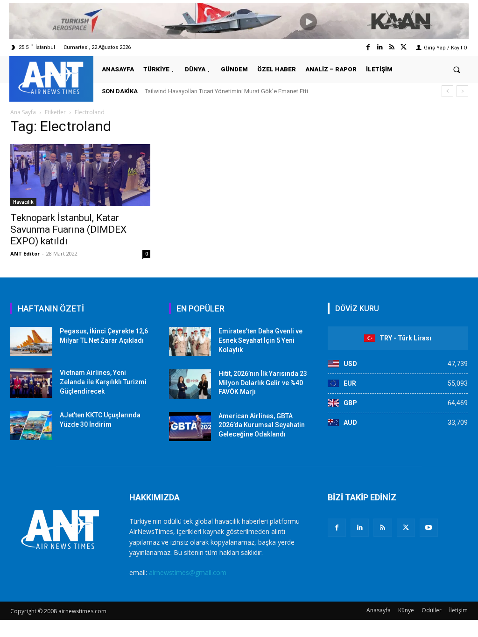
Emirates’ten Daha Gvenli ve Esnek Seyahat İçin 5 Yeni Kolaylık (260, 340)
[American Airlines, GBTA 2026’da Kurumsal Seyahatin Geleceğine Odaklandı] (190, 426)
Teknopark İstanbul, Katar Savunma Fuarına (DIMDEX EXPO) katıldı (68, 229)
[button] (457, 69)
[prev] (447, 91)
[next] (462, 91)
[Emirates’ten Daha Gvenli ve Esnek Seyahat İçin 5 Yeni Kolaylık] (190, 341)
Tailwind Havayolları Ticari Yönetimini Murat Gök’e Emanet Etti (226, 91)
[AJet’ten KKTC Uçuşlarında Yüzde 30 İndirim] (31, 425)
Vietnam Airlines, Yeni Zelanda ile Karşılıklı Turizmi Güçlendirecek (103, 382)
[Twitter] (403, 47)
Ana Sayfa (23, 112)
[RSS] (382, 528)
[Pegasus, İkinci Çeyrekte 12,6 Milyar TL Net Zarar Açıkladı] (31, 341)
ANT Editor (25, 253)
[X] (406, 528)
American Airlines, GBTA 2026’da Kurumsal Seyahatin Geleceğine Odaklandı (261, 425)
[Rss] (392, 47)
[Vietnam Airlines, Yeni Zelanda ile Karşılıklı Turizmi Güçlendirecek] (31, 383)
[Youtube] (429, 528)
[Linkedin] (380, 47)
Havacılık (23, 202)
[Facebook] (368, 47)
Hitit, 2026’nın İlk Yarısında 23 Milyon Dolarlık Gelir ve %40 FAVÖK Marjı (262, 382)
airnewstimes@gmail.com (187, 572)
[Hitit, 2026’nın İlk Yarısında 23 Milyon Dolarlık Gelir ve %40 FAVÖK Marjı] (190, 384)
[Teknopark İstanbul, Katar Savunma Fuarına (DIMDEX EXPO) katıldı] (80, 175)
